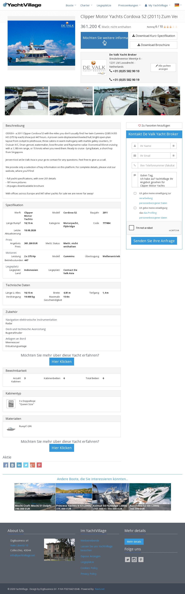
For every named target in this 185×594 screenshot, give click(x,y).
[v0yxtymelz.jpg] (161, 100)
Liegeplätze (104, 5)
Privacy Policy (88, 573)
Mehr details (134, 541)
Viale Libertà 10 (19, 545)
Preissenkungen (128, 5)
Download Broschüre (155, 45)
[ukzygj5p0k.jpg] (27, 100)
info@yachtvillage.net (22, 555)
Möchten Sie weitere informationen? (105, 38)
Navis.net (99, 589)
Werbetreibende (90, 540)
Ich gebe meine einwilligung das (153, 212)
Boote (70, 5)
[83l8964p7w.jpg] (72, 100)
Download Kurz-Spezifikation (155, 36)
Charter (85, 5)
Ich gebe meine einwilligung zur (155, 198)
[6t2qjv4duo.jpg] (116, 100)
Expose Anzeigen (90, 556)
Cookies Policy (89, 568)
